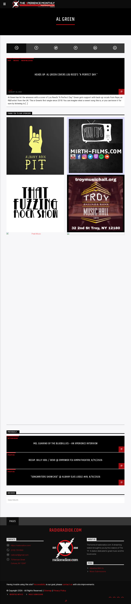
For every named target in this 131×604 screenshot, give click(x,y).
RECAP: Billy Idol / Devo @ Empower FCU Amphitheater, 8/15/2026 (65, 460)
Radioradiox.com (65, 530)
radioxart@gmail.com (20, 555)
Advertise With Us (97, 568)
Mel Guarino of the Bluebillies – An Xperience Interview (65, 443)
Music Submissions (98, 571)
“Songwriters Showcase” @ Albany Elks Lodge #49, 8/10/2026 (65, 477)
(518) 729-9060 (17, 550)
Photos (11, 455)
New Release (27, 60)
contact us (67, 584)
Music (16, 60)
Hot (9, 60)
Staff (10, 90)
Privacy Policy (59, 590)
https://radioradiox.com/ (21, 545)
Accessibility (40, 584)
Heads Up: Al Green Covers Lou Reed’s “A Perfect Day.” (66, 74)
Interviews (13, 438)
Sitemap (48, 590)
